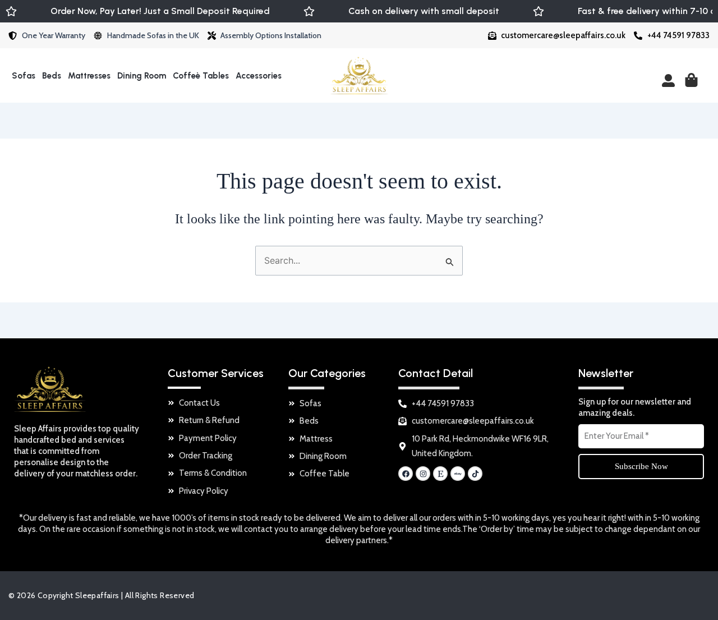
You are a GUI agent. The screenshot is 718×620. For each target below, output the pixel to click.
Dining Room (141, 76)
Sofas (23, 76)
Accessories (259, 76)
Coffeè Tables (201, 76)
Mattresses (89, 76)
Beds (51, 76)
